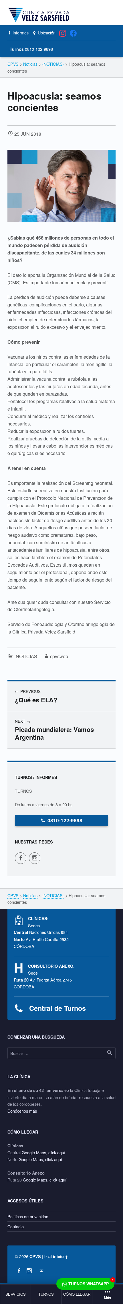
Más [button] (107, 1298)
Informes (20, 33)
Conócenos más (22, 1111)
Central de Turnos (57, 1008)
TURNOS (46, 1294)
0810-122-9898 (64, 820)
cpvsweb (59, 656)
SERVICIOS (15, 1294)
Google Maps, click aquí (43, 1152)
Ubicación (46, 33)
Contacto (15, 1226)
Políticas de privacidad (27, 1216)
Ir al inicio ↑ (56, 1256)
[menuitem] (15, 1294)
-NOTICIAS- (26, 656)
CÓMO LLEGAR (76, 1294)
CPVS (35, 1256)
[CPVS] (39, 15)
